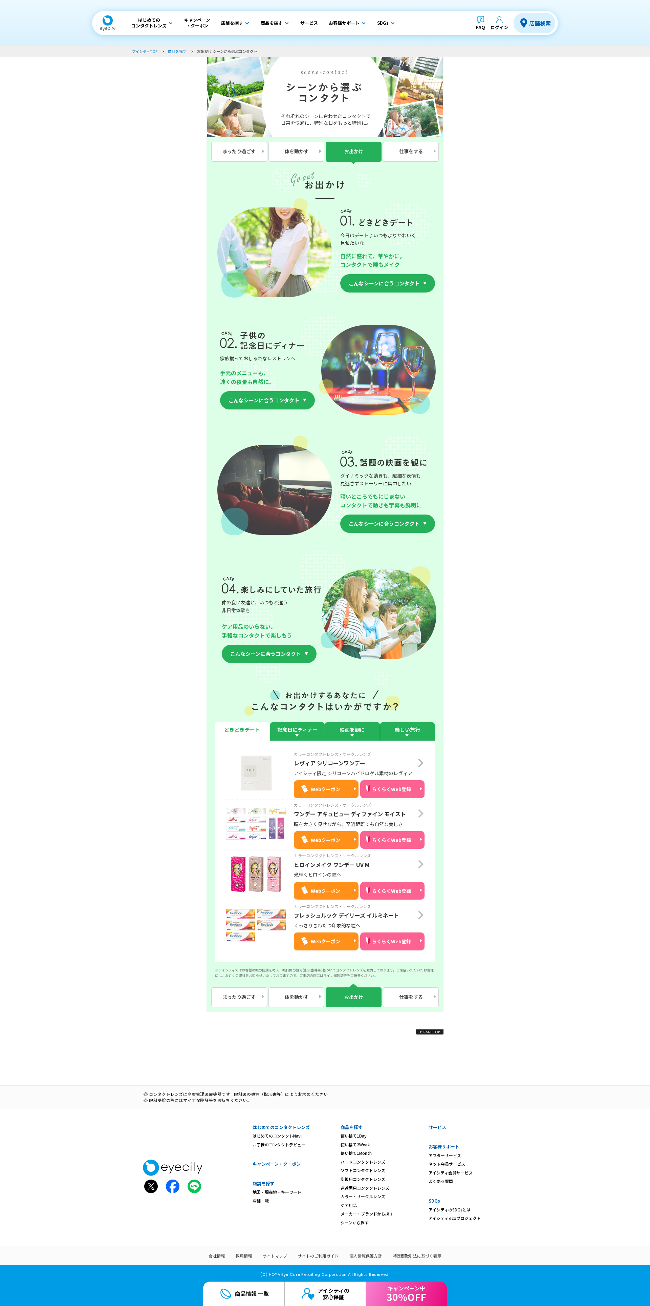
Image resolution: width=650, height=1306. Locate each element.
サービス (437, 1127)
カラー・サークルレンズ (363, 1196)
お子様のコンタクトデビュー (279, 1144)
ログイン (499, 27)
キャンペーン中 (406, 1294)
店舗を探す (264, 1183)
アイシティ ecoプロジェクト (455, 1218)
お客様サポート (444, 1146)
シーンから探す (355, 1222)
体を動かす (296, 151)
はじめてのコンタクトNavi (277, 1136)
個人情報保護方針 (365, 1256)
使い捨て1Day (354, 1136)
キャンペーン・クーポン (277, 1164)
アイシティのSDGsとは (450, 1209)
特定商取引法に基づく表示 (417, 1256)
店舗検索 (540, 23)
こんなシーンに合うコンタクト (384, 283)
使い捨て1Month (356, 1153)
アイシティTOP (144, 51)
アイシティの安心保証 (333, 1293)
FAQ (480, 27)
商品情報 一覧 (252, 1293)
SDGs (434, 1201)
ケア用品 (349, 1205)
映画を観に (352, 729)
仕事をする (411, 151)
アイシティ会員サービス (451, 1173)
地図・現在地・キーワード (277, 1192)
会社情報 (217, 1256)
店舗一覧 (261, 1201)
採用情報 (244, 1256)
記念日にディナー (297, 729)
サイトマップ (275, 1256)
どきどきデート (242, 729)
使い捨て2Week (355, 1144)
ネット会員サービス (447, 1164)
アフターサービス (445, 1155)
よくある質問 (441, 1181)
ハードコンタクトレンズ (363, 1162)
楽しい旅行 (407, 729)
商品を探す (177, 51)
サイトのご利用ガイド (318, 1256)
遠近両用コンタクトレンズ (365, 1188)
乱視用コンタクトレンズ (363, 1179)
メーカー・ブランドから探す (367, 1214)
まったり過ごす (239, 151)
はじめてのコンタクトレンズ (281, 1127)
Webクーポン (325, 789)
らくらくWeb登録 (391, 789)
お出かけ (353, 151)
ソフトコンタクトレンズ (363, 1170)
